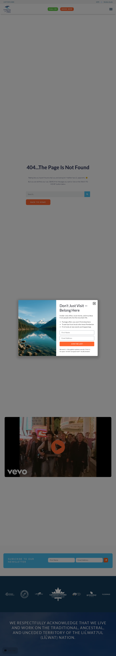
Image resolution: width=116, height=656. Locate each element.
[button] (94, 303)
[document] (58, 328)
